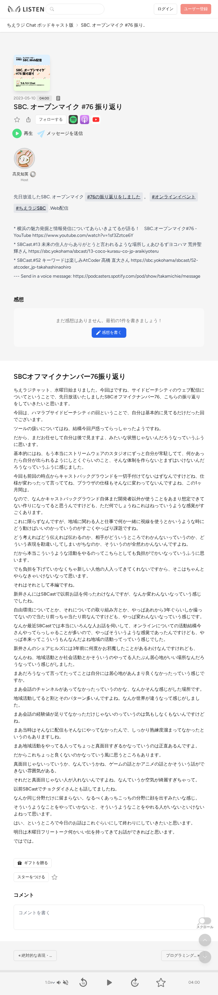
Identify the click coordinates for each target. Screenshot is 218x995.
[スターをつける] (18, 119)
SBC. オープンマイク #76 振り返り (68, 107)
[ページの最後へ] (205, 957)
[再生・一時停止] (109, 982)
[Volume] (62, 982)
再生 (28, 133)
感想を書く (112, 332)
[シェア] (28, 119)
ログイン (165, 9)
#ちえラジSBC (31, 208)
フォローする (51, 119)
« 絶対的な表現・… (35, 955)
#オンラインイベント (174, 196)
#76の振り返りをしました (114, 196)
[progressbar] (109, 971)
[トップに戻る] (205, 940)
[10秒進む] (135, 982)
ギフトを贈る (36, 862)
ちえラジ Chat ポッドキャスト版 (40, 25)
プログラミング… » (183, 955)
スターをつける (31, 877)
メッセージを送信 (65, 133)
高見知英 (20, 174)
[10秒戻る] (83, 982)
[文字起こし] (58, 98)
